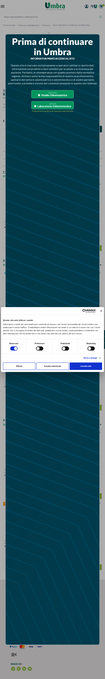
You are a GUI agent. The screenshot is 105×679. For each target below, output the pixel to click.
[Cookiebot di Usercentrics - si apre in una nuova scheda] (84, 311)
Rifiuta (19, 366)
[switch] (39, 348)
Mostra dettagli (90, 358)
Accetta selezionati (52, 366)
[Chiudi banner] (101, 311)
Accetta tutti (85, 366)
